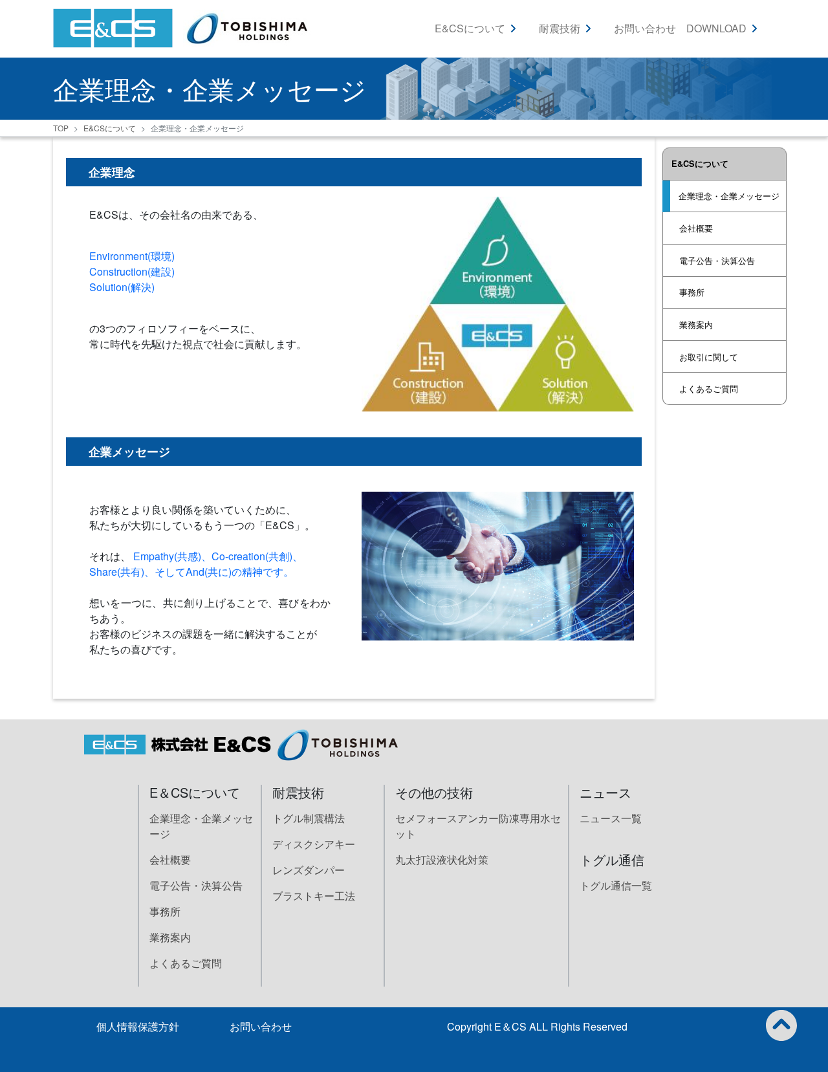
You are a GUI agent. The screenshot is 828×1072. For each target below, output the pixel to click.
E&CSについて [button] (470, 28)
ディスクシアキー (313, 844)
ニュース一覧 (611, 818)
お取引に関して (708, 357)
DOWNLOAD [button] (716, 28)
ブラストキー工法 (313, 895)
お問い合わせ (645, 28)
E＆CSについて (194, 792)
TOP (61, 127)
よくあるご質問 (708, 388)
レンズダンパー (308, 869)
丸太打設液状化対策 (441, 859)
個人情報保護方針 (137, 1026)
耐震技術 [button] (559, 28)
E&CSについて (109, 127)
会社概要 (696, 228)
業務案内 (696, 324)
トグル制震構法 (308, 818)
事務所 (691, 292)
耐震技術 (298, 792)
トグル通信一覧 (616, 885)
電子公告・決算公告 (717, 260)
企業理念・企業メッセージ (729, 196)
